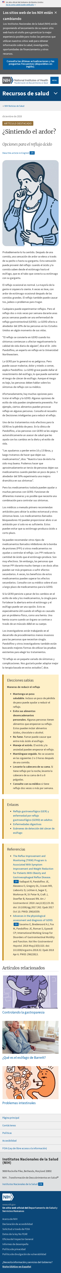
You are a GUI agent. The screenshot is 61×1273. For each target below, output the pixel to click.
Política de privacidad (14, 1249)
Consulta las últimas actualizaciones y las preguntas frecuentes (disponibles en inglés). (30, 63)
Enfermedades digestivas (27, 824)
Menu (54, 80)
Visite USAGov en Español (16, 1266)
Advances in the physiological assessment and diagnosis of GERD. (33, 918)
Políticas (7, 1133)
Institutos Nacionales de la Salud (20, 1184)
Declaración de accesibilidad (17, 1224)
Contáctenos (9, 1125)
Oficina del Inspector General (17, 1239)
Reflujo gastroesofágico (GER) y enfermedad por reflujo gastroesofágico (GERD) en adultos (32, 816)
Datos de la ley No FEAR (14, 1234)
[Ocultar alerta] (55, 12)
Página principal (10, 1117)
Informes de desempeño (15, 1244)
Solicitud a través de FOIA (16, 1229)
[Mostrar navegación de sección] (55, 93)
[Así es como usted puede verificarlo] (30, 3)
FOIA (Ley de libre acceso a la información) (24, 1148)
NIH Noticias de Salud (14, 106)
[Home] (25, 80)
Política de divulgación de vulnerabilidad (24, 1254)
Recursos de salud (25, 93)
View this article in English (15, 152)
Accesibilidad (9, 1140)
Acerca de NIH (9, 1219)
